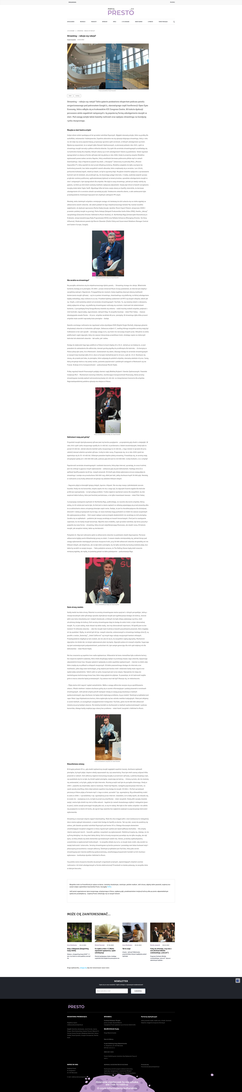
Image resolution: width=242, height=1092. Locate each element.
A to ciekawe (125, 21)
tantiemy (77, 95)
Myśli (114, 21)
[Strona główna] (121, 12)
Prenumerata (72, 2)
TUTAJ (109, 887)
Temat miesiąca (163, 21)
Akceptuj (214, 1075)
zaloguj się (83, 968)
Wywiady (104, 21)
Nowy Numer (138, 21)
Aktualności (70, 21)
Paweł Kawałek (71, 39)
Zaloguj (172, 2)
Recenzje (82, 21)
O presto (150, 21)
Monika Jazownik (155, 945)
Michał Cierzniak (99, 945)
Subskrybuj (138, 991)
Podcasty (94, 21)
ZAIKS (70, 95)
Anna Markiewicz (72, 945)
